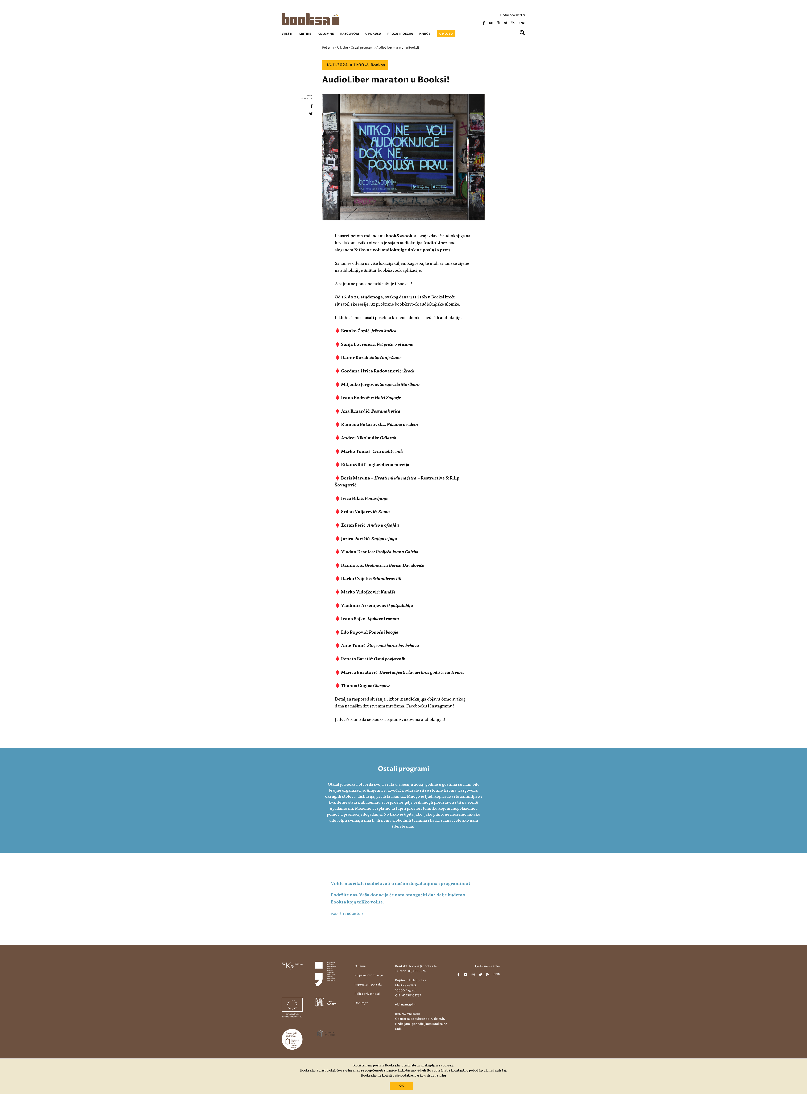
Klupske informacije (369, 975)
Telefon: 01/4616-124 (410, 971)
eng (522, 23)
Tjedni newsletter (512, 15)
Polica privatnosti (367, 994)
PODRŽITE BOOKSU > (347, 914)
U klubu (446, 34)
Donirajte (361, 1003)
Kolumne (326, 34)
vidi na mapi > (405, 1005)
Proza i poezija (400, 34)
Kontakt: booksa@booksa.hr (416, 966)
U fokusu (373, 34)
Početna (328, 48)
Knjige (424, 34)
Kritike (305, 34)
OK (401, 1086)
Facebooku (416, 706)
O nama (360, 966)
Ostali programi (362, 48)
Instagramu (441, 706)
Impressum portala (368, 985)
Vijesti (287, 34)
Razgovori (349, 34)
